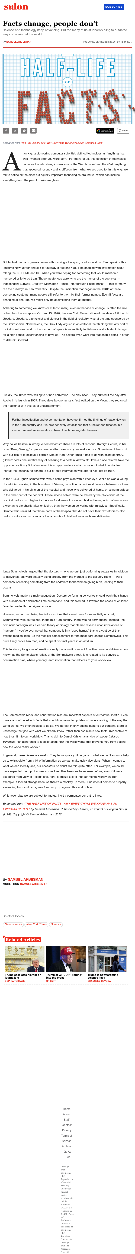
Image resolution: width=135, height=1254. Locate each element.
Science (56, 924)
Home (66, 1109)
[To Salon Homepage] (16, 6)
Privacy (66, 1130)
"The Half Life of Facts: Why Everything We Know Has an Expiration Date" (62, 143)
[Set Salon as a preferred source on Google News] (105, 131)
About (66, 1114)
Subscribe (113, 7)
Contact (67, 1125)
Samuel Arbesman (18, 42)
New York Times (36, 924)
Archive (66, 1146)
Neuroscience (13, 924)
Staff (66, 1120)
